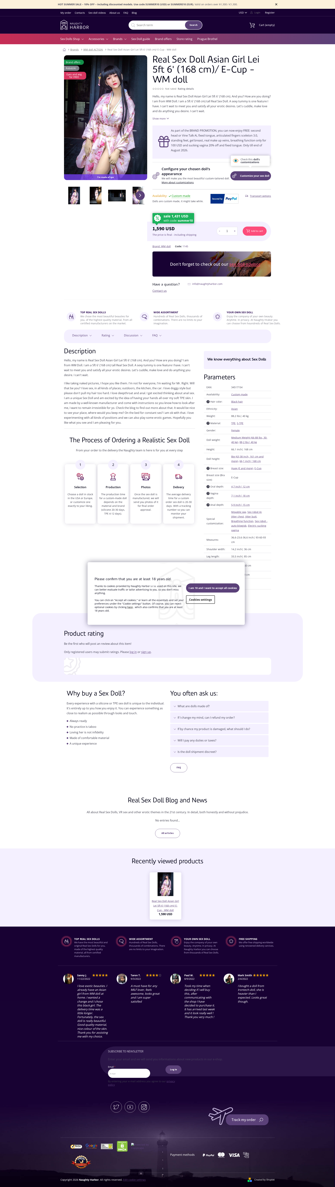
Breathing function (242, 521)
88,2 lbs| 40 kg (248, 442)
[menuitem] (72, 39)
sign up (146, 652)
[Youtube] (130, 1107)
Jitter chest (237, 516)
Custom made (239, 394)
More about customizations (178, 182)
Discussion (131, 335)
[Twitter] (116, 1107)
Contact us (159, 291)
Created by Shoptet (264, 1179)
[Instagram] (144, 1107)
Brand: (161, 246)
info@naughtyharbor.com (207, 284)
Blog (134, 12)
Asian (234, 408)
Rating (106, 335)
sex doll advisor (244, 264)
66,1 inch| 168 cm (250, 461)
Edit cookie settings (134, 1179)
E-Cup (257, 468)
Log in (173, 1069)
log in (133, 652)
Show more (159, 118)
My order (65, 12)
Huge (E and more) (242, 468)
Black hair (237, 401)
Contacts (80, 12)
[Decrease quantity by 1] (219, 231)
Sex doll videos (97, 12)
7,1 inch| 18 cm (240, 495)
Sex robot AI (254, 512)
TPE (233, 423)
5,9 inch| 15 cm (240, 504)
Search (193, 25)
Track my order (243, 1120)
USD (241, 12)
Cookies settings (200, 599)
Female (235, 430)
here (130, 607)
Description (80, 335)
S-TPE (240, 423)
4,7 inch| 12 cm (240, 486)
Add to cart (257, 231)
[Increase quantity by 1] (234, 231)
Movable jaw (238, 512)
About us (114, 12)
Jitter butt (251, 516)
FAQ (125, 12)
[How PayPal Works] (224, 198)
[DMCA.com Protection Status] (123, 1146)
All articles (167, 833)
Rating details (186, 88)
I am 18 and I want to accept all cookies (213, 587)
